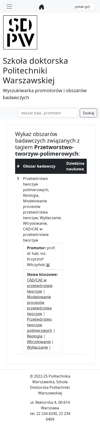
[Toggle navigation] (9, 6)
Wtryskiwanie (39, 341)
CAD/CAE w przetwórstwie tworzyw (40, 285)
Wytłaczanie (37, 347)
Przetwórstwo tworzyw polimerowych (39, 325)
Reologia (34, 336)
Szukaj (88, 113)
